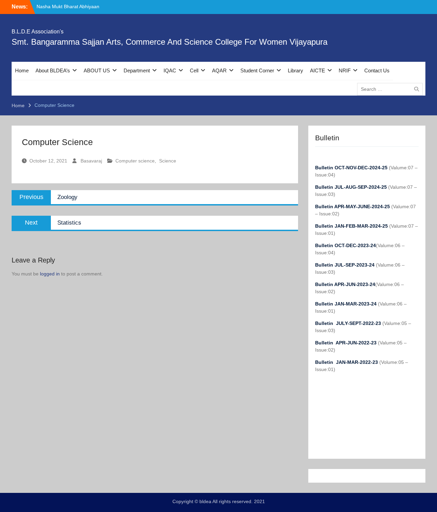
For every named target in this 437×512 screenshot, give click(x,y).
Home (22, 70)
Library (295, 70)
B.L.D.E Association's (38, 31)
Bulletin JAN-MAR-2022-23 (347, 362)
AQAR (219, 70)
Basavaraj (91, 160)
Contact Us (377, 70)
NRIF (345, 70)
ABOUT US (97, 70)
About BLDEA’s (53, 70)
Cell (194, 70)
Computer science (135, 160)
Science (167, 160)
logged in (50, 273)
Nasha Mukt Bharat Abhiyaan (68, 6)
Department (137, 70)
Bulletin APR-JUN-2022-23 (346, 342)
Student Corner (257, 70)
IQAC (170, 70)
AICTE (317, 70)
